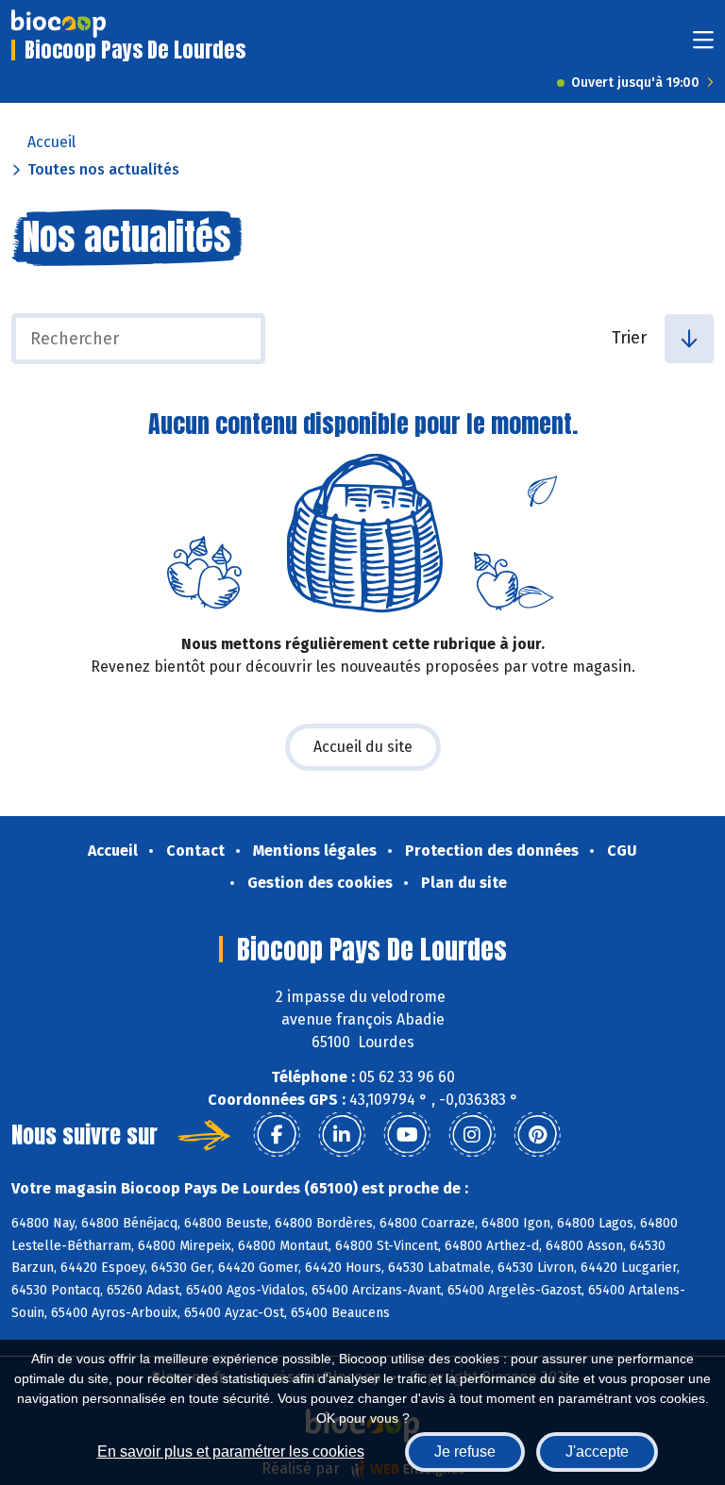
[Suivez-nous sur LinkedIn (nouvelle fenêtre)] (341, 1135)
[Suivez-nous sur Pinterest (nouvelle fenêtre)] (537, 1135)
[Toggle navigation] (703, 46)
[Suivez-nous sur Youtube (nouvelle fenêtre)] (406, 1135)
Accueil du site (363, 747)
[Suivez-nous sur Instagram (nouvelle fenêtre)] (472, 1135)
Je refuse (465, 1451)
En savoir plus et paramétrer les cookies (230, 1451)
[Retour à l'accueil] (58, 23)
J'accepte (597, 1451)
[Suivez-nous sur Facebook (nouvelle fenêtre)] (276, 1135)
